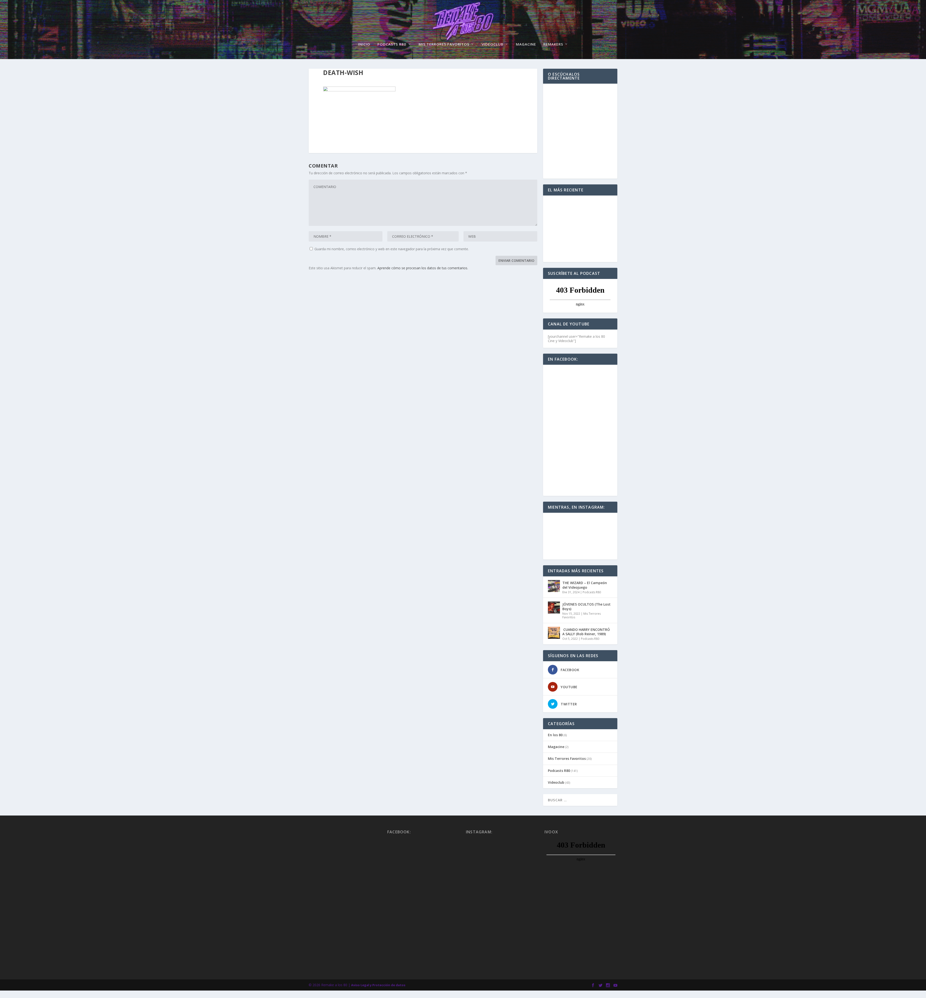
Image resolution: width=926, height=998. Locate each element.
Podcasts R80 (391, 44)
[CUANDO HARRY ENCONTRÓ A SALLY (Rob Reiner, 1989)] (554, 633)
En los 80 (555, 735)
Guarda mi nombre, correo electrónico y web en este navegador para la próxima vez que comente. (391, 249)
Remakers (553, 44)
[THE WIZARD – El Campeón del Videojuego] (554, 586)
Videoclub (493, 44)
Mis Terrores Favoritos (444, 44)
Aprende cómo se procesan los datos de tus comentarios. (422, 268)
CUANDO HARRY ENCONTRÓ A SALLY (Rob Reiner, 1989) (586, 631)
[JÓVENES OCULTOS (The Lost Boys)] (554, 607)
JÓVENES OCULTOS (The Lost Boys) (586, 606)
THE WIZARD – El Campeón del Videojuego (584, 584)
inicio (364, 44)
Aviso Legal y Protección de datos (378, 985)
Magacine (526, 44)
